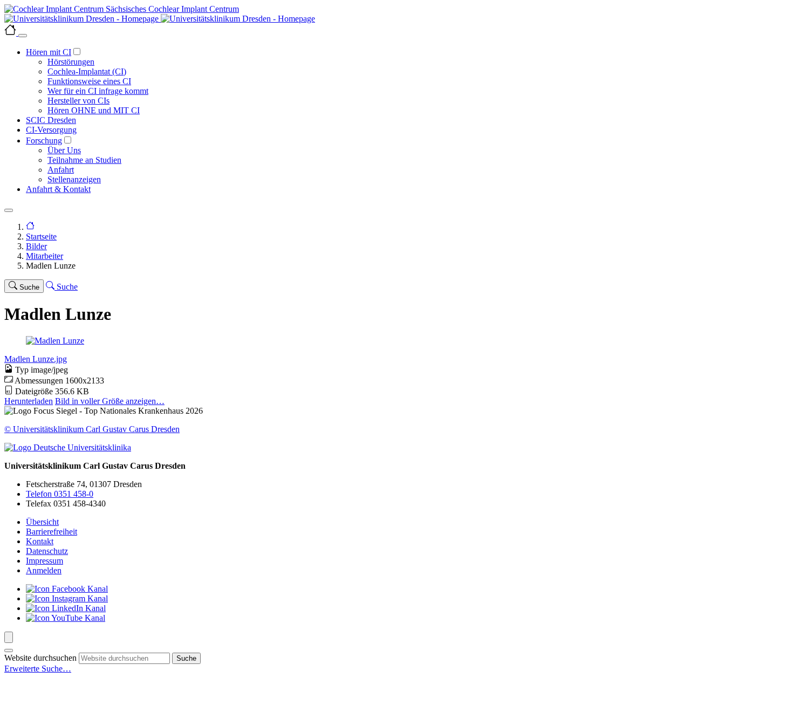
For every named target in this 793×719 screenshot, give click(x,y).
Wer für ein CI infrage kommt (97, 90)
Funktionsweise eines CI (89, 81)
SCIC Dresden (51, 120)
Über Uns (64, 150)
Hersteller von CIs (78, 100)
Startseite (41, 236)
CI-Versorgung (51, 129)
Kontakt (39, 541)
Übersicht (42, 521)
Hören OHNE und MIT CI (93, 110)
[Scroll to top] (8, 637)
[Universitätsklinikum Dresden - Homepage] (396, 19)
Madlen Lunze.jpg (35, 359)
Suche (186, 658)
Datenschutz (47, 551)
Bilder (36, 246)
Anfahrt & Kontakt (58, 189)
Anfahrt (60, 169)
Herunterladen (28, 401)
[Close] (22, 35)
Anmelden (43, 570)
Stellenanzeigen (74, 179)
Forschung (44, 140)
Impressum (44, 560)
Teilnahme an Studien (84, 160)
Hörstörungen (70, 61)
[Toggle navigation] (8, 210)
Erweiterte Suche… (37, 668)
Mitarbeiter (44, 256)
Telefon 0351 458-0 (59, 493)
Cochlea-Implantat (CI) (86, 71)
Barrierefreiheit (51, 531)
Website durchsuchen (40, 657)
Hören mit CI (48, 52)
